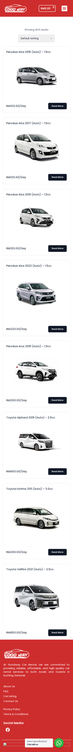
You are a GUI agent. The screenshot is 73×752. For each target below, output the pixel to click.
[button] (64, 8)
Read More (57, 106)
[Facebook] (7, 729)
